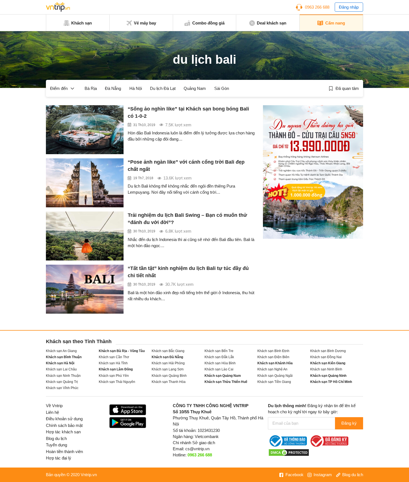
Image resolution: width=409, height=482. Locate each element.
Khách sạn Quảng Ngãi (275, 375)
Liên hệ (52, 412)
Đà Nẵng (113, 88)
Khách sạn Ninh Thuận (63, 375)
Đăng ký (349, 423)
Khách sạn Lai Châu (61, 369)
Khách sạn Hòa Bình (220, 363)
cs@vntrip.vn (197, 449)
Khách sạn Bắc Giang (168, 351)
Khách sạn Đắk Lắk (219, 357)
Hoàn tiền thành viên (64, 451)
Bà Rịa (91, 88)
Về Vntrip (54, 406)
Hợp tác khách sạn (63, 432)
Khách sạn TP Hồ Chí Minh (331, 381)
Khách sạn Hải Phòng (168, 363)
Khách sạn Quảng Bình (169, 375)
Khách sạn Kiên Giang (327, 363)
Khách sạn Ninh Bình (326, 369)
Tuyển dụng (56, 445)
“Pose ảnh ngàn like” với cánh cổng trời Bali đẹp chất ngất (186, 165)
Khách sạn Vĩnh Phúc (62, 388)
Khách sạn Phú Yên (114, 375)
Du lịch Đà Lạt (163, 88)
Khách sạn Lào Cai (218, 369)
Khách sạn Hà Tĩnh (113, 363)
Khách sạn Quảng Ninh (328, 375)
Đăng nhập (349, 7)
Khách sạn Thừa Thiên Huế (225, 381)
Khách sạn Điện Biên (273, 357)
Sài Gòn (221, 88)
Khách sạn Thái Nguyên (117, 381)
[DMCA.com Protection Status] (289, 452)
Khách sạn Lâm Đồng (116, 369)
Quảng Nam (195, 88)
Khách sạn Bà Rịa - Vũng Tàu (122, 351)
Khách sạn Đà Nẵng (167, 357)
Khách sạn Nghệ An (272, 369)
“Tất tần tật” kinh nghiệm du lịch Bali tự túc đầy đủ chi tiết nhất (188, 271)
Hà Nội (135, 88)
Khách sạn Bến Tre (218, 351)
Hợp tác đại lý (58, 458)
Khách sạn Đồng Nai (326, 357)
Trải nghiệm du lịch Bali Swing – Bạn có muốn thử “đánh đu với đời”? (187, 218)
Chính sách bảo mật (64, 425)
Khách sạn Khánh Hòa (275, 363)
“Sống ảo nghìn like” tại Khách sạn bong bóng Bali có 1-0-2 (188, 112)
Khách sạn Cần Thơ (114, 357)
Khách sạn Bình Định (273, 351)
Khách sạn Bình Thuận (64, 357)
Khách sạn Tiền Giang (274, 381)
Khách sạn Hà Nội (60, 363)
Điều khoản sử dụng (64, 419)
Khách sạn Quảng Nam (222, 375)
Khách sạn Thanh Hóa (169, 381)
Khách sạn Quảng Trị (62, 381)
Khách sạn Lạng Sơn (168, 369)
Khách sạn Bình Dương (328, 351)
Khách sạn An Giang (61, 351)
